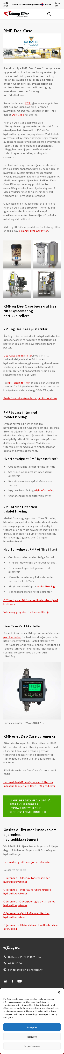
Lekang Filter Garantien (33, 230)
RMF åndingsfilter (18, 382)
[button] (59, 992)
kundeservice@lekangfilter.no (26, 4)
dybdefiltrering (44, 490)
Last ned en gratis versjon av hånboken (27, 862)
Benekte (32, 1036)
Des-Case (18, 114)
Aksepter (32, 1027)
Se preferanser (32, 1046)
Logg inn (57, 4)
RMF (28, 103)
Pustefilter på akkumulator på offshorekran (30, 398)
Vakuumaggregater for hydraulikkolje (26, 612)
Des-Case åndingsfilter (17, 355)
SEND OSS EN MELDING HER (28, 812)
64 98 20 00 (5, 4)
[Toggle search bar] (49, 14)
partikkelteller (12, 637)
